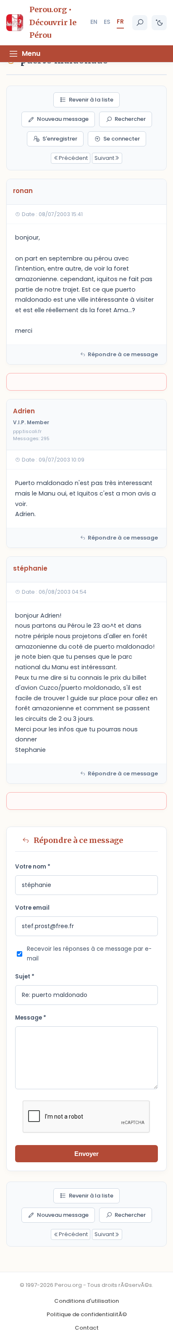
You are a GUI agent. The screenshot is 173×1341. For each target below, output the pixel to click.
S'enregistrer (59, 139)
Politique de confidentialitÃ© (87, 1314)
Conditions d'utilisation (86, 1301)
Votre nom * (32, 867)
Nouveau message (63, 119)
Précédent (73, 158)
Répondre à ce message (123, 354)
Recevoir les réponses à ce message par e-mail (89, 954)
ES (107, 22)
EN (93, 22)
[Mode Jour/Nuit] (159, 22)
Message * (30, 1018)
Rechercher (130, 119)
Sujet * (24, 977)
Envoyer (86, 1153)
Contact (87, 1328)
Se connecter (121, 139)
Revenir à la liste (91, 100)
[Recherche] (139, 22)
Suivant (104, 158)
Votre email (32, 908)
